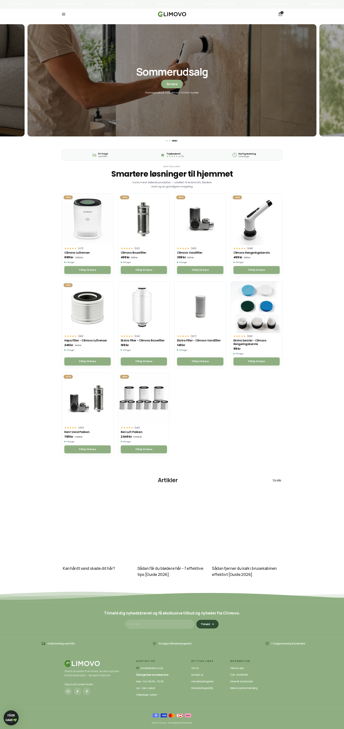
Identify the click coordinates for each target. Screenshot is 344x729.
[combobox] (113, 379)
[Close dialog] (237, 320)
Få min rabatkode (137, 393)
